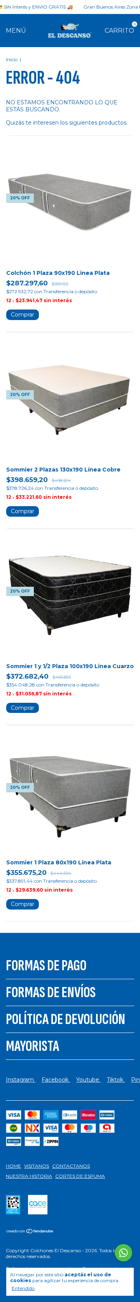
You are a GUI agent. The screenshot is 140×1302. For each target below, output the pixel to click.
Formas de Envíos (51, 992)
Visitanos (36, 1166)
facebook (56, 1079)
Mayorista (32, 1046)
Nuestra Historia (29, 1176)
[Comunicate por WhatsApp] (123, 1253)
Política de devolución (65, 1019)
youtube (88, 1079)
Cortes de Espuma (80, 1176)
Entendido (23, 1288)
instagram (20, 1079)
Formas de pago (46, 965)
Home (13, 1166)
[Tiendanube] (30, 1231)
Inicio (12, 59)
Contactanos (71, 1166)
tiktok (116, 1079)
